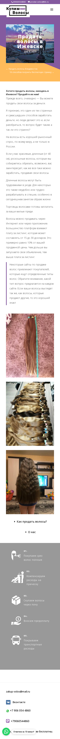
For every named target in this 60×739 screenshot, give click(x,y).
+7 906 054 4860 (20, 710)
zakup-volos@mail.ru (18, 691)
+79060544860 (19, 721)
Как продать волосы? (32, 521)
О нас (32, 532)
